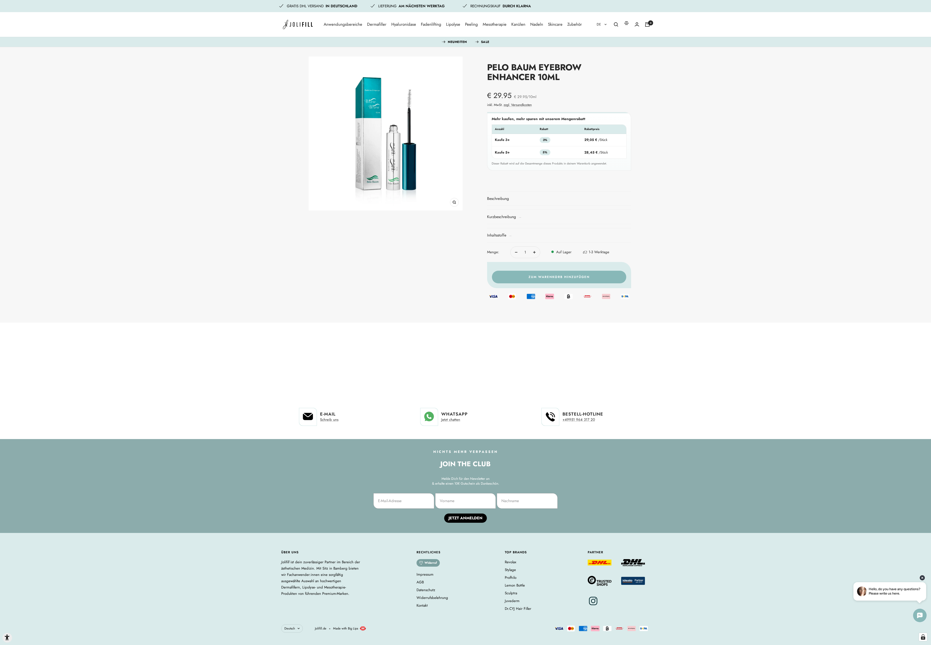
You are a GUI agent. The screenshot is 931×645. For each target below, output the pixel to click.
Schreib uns (329, 419)
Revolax (510, 562)
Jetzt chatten (450, 419)
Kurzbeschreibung (504, 217)
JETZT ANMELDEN (465, 518)
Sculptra (511, 593)
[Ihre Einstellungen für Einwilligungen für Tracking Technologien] (923, 637)
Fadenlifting (431, 24)
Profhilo (510, 577)
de (599, 24)
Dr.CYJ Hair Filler (518, 608)
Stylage (510, 569)
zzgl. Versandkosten (518, 104)
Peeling (471, 24)
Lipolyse (453, 24)
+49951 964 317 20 (578, 419)
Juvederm (512, 601)
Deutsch (289, 628)
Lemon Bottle (515, 585)
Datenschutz (426, 590)
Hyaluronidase (403, 24)
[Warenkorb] (647, 24)
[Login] (637, 24)
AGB (420, 582)
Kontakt (422, 605)
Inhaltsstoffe (499, 235)
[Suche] (616, 24)
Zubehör (574, 24)
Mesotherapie (494, 24)
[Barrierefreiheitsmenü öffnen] (7, 638)
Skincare (555, 24)
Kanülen (518, 24)
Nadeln (536, 24)
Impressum (425, 574)
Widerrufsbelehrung (432, 597)
